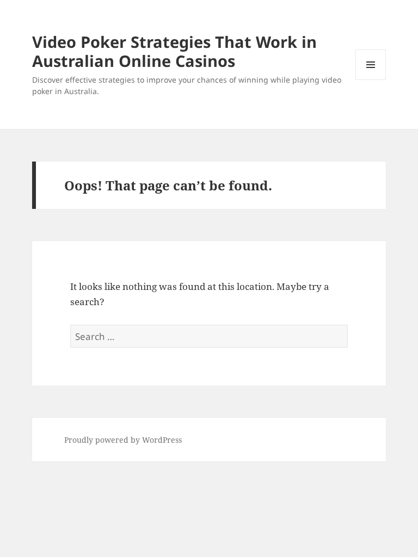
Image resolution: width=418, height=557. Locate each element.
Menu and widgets (371, 79)
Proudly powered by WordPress (123, 440)
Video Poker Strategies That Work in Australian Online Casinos (174, 51)
